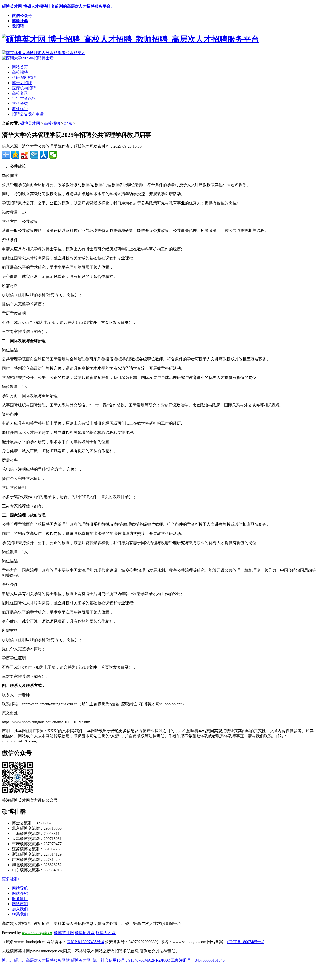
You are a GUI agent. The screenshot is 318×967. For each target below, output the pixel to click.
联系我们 (20, 914)
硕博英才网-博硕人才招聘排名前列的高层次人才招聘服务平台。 (58, 6)
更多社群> (11, 879)
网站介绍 (20, 893)
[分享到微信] (53, 155)
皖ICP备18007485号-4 (85, 942)
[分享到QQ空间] (15, 155)
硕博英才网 (30, 123)
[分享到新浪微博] (25, 155)
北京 (68, 123)
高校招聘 (52, 123)
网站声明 (20, 904)
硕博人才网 (106, 933)
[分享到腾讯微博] (34, 155)
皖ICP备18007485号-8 (245, 942)
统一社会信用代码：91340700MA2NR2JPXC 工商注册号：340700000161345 (159, 960)
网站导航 (20, 888)
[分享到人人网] (44, 155)
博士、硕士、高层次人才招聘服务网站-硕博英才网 (46, 960)
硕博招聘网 (85, 933)
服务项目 (20, 899)
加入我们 (20, 909)
